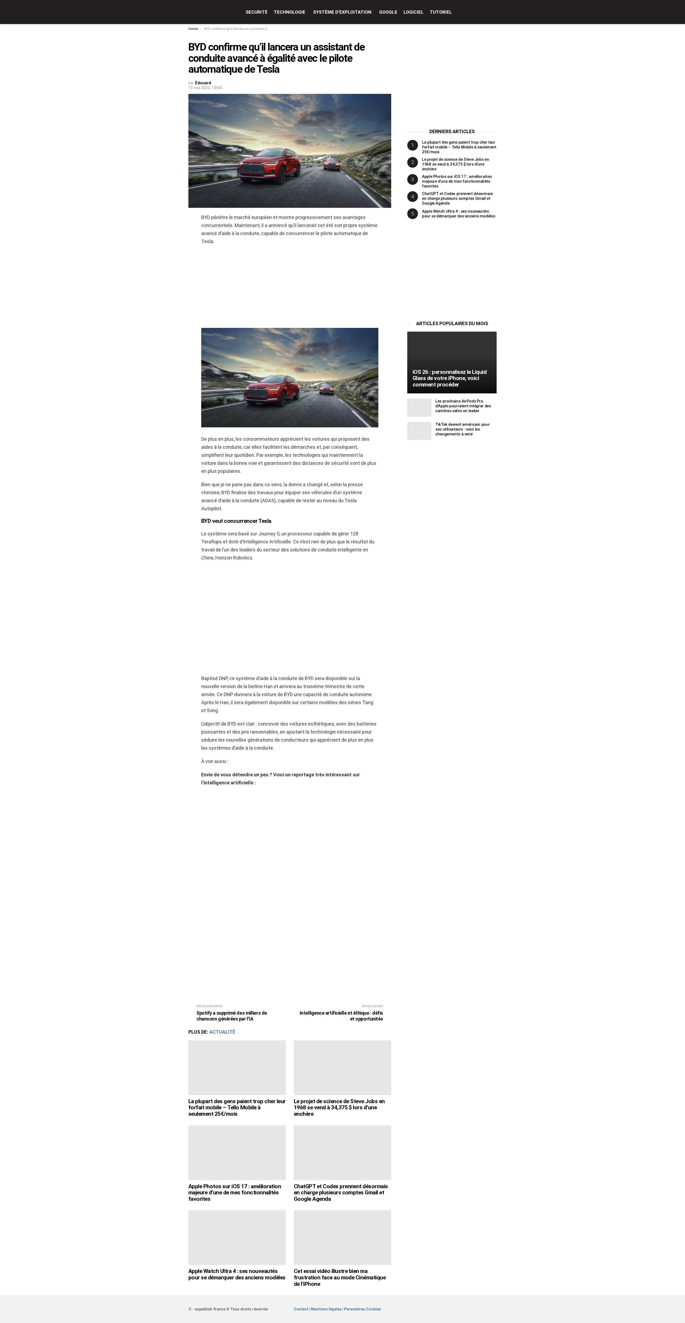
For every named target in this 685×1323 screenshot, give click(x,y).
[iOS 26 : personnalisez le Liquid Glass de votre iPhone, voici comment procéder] (452, 362)
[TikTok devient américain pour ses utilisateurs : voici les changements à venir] (419, 431)
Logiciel (414, 12)
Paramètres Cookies (362, 1309)
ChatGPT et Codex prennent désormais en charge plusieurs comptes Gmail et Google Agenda (341, 1192)
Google (388, 12)
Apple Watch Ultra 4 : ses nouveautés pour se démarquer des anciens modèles (237, 1274)
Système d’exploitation (342, 12)
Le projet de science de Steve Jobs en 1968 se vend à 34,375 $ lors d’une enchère (339, 1107)
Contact (301, 1309)
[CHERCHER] (493, 12)
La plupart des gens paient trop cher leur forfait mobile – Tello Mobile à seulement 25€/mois (237, 1107)
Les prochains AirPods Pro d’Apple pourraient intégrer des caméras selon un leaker (463, 406)
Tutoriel (441, 12)
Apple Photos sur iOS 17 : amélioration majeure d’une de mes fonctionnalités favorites (234, 1192)
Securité (257, 12)
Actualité (222, 1032)
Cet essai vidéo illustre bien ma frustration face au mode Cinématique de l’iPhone (340, 1277)
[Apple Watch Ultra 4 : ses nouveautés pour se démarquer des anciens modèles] (237, 1237)
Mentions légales (326, 1309)
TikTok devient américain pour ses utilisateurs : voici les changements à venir (462, 429)
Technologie (289, 12)
